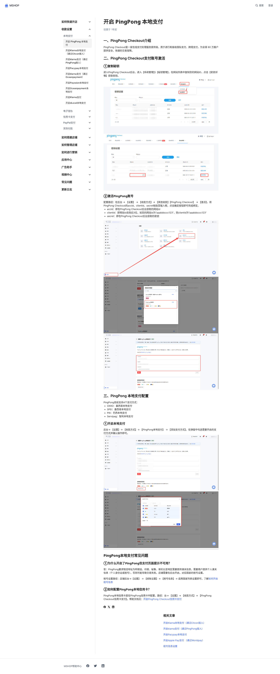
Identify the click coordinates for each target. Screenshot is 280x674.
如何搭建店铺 (69, 137)
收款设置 (67, 29)
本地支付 (68, 35)
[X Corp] (109, 607)
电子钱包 (68, 111)
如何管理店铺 (69, 144)
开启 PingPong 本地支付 (77, 43)
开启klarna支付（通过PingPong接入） (183, 628)
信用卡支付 (69, 116)
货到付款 (68, 128)
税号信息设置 (170, 646)
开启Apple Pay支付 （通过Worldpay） (183, 640)
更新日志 (67, 189)
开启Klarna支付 (73, 97)
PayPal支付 (69, 122)
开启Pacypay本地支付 (175, 634)
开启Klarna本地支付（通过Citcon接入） (184, 622)
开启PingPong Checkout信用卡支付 (162, 599)
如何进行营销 (69, 152)
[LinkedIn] (113, 607)
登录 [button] (270, 5)
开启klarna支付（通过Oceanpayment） (77, 75)
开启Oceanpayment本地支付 (77, 90)
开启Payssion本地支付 (77, 82)
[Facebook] (105, 607)
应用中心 (67, 159)
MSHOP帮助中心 (73, 666)
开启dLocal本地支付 (76, 102)
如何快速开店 (69, 21)
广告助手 (67, 167)
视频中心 (67, 174)
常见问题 (67, 182)
